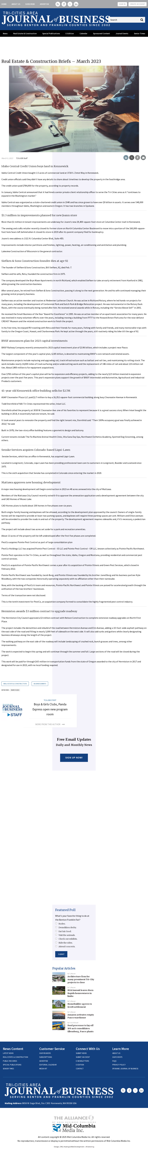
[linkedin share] (125, 157)
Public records (10, 1061)
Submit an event (83, 1057)
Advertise (44, 4)
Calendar (83, 33)
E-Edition (70, 33)
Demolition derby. (67, 927)
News (5, 33)
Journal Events (122, 33)
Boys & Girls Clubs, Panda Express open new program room (50, 709)
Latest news (8, 1053)
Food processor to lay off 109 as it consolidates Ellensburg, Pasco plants (80, 1028)
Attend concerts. (67, 946)
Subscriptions (45, 1057)
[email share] (143, 157)
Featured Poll (65, 910)
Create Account (137, 4)
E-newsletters (82, 1061)
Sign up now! (74, 757)
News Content (13, 1049)
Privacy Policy (119, 1065)
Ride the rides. (66, 942)
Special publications (12, 1065)
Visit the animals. (67, 935)
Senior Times (139, 33)
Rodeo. (62, 923)
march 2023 (15, 690)
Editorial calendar (48, 1065)
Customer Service (52, 1049)
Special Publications (51, 33)
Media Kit (43, 1068)
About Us (16, 4)
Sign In (122, 4)
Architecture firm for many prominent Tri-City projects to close (80, 979)
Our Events (117, 1057)
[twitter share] (131, 157)
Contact (80, 1068)
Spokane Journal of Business (125, 1068)
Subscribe (30, 4)
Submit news (81, 1053)
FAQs (114, 1061)
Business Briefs (40, 684)
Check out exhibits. (68, 939)
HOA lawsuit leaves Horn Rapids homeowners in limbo (80, 993)
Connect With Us (88, 1049)
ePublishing (90, 1147)
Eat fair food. (65, 931)
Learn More (120, 1049)
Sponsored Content (101, 33)
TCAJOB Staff (21, 158)
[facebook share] (137, 157)
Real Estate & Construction (25, 33)
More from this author (47, 724)
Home (4, 4)
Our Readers (45, 1053)
